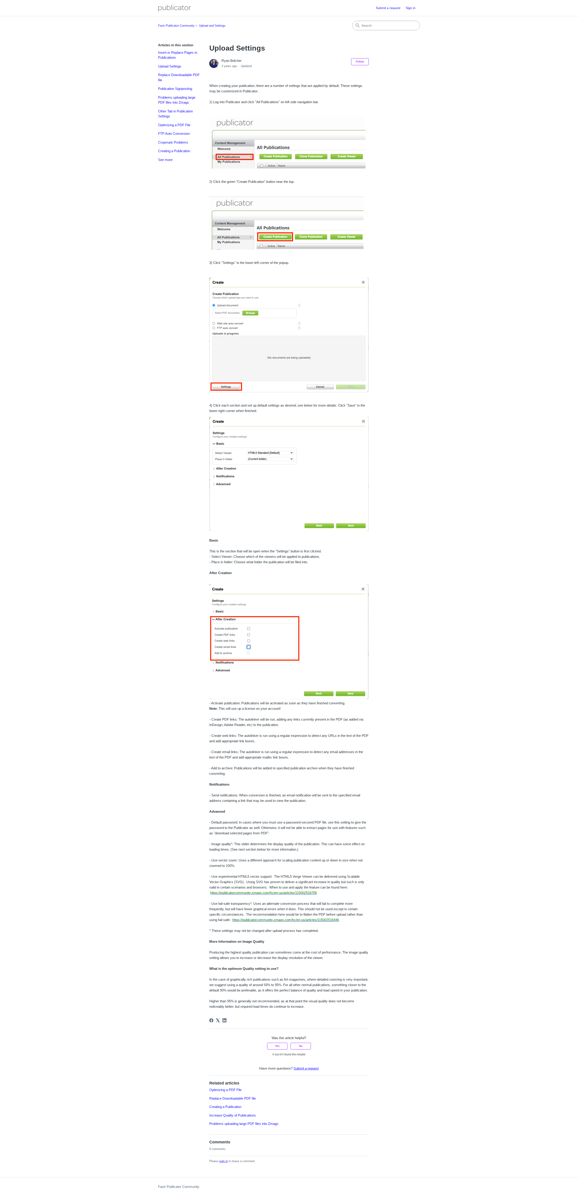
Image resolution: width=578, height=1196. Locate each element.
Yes (277, 1046)
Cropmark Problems (173, 142)
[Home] (174, 8)
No (301, 1046)
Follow (360, 61)
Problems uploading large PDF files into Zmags (176, 100)
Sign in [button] (410, 8)
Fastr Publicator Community (176, 25)
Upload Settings (169, 66)
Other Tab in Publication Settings (175, 113)
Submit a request (388, 8)
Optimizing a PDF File (174, 125)
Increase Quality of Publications (232, 1115)
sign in (223, 1161)
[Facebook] (211, 1020)
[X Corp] (218, 1020)
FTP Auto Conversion (174, 133)
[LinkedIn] (224, 1020)
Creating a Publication (174, 151)
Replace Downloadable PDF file (179, 77)
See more (165, 160)
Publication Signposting (175, 89)
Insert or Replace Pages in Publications (177, 55)
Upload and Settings (212, 25)
